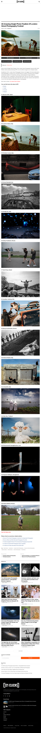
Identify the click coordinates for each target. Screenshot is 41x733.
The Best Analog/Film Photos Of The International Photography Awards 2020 (17, 541)
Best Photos (6, 548)
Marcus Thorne (4, 582)
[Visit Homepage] (20, 2)
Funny (4, 717)
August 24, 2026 (10, 582)
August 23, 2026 (30, 582)
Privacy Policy (17, 725)
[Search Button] (39, 1)
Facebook (5, 89)
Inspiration (11, 548)
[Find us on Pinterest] (9, 696)
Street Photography (17, 549)
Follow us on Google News (6, 61)
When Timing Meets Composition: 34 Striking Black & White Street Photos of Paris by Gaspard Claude (30, 644)
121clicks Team (9, 65)
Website (4, 86)
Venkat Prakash (24, 582)
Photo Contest (4, 549)
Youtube (4, 88)
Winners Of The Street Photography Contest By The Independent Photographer (18, 538)
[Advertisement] (20, 12)
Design (4, 716)
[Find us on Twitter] (5, 696)
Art (4, 713)
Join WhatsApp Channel (17, 61)
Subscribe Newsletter (27, 61)
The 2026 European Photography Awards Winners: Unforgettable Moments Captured (9, 579)
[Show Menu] (1, 1)
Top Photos (23, 549)
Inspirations (9, 28)
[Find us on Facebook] (3, 696)
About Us (4, 725)
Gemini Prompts (30, 725)
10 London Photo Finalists (15, 81)
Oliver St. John (4, 602)
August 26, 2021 (3, 28)
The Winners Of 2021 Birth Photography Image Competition (14, 543)
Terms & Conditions (24, 725)
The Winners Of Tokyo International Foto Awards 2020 (13, 545)
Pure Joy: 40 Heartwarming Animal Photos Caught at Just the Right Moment (29, 622)
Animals (23, 618)
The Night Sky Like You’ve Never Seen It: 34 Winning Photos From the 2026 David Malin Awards (10, 644)
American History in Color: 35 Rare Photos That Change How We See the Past (30, 601)
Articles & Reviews (6, 714)
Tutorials (5, 720)
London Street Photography (18, 548)
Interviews (5, 718)
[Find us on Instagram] (7, 696)
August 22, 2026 (10, 602)
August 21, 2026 (30, 625)
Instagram (5, 91)
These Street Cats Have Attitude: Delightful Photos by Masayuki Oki (12, 669)
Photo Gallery (10, 549)
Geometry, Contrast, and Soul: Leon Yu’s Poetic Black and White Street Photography (30, 579)
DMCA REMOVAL (10, 725)
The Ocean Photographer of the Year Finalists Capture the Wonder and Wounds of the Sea (10, 622)
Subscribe (30, 657)
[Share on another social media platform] (39, 58)
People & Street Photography (29, 548)
